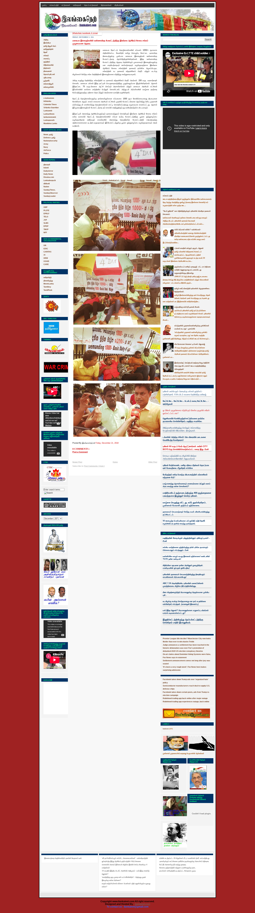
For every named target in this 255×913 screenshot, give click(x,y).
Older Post (152, 462)
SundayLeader (50, 196)
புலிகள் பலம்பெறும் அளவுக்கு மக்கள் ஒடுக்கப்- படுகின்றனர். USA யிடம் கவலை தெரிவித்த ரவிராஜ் (184, 393)
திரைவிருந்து (48, 281)
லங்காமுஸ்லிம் (49, 87)
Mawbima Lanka (50, 123)
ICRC (46, 249)
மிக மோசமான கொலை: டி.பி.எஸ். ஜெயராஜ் (189, 344)
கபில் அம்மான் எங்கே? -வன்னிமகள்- (187, 230)
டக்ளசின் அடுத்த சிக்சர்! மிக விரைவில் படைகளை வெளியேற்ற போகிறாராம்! (184, 438)
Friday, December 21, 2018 (106, 443)
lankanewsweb (50, 117)
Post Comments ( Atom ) (94, 466)
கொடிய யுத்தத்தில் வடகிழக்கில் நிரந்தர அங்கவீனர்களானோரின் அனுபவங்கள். (179, 457)
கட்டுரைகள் (66, 5)
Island (46, 168)
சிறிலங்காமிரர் (49, 65)
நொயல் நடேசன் (49, 74)
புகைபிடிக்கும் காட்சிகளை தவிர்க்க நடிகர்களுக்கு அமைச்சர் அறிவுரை (184, 861)
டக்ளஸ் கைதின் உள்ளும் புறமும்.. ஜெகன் (188, 248)
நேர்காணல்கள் (106, 5)
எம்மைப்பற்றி (54, 5)
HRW (46, 258)
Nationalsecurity (50, 141)
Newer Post (77, 462)
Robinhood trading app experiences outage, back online (186, 702)
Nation (46, 187)
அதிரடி (46, 40)
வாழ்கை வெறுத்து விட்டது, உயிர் (177, 502)
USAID (46, 261)
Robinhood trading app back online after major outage (185, 698)
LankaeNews (49, 114)
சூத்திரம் (47, 62)
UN (45, 245)
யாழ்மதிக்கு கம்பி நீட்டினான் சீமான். (187, 307)
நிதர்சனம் (47, 68)
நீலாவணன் (48, 71)
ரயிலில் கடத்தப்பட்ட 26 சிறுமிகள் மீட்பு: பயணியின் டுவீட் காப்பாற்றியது (184, 858)
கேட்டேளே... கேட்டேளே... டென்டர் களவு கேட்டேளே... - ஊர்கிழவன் (186, 402)
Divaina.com (49, 177)
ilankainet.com (142, 904)
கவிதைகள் (77, 5)
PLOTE (46, 210)
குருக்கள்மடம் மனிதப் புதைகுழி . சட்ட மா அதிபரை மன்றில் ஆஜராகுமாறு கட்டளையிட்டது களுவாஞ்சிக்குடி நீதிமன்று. (192, 270)
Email (95, 33)
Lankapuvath (49, 120)
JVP (45, 220)
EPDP (46, 226)
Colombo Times (50, 104)
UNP (45, 207)
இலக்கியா (47, 43)
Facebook (86, 33)
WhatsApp (77, 33)
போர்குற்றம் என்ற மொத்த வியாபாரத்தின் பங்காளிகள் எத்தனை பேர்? (185, 476)
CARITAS (47, 252)
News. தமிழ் (48, 135)
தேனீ (45, 52)
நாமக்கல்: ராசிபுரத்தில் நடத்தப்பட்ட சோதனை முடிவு (177, 871)
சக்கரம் (46, 55)
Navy (46, 147)
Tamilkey (47, 287)
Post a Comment (80, 452)
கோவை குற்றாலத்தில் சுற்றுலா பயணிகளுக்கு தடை (177, 868)
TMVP (46, 229)
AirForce (47, 150)
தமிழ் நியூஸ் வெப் (50, 46)
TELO (46, 217)
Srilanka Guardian (51, 108)
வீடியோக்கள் (119, 5)
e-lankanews (49, 98)
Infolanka (47, 101)
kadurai (166, 729)
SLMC (46, 223)
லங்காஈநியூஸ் (48, 84)
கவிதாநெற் (48, 277)
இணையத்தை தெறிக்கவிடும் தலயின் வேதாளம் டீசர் (63, 858)
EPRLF (46, 214)
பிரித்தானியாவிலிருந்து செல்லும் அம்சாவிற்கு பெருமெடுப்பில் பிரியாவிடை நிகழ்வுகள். (182, 429)
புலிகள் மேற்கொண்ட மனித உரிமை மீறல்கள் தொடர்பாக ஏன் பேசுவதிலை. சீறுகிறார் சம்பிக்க (186, 467)
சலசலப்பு (47, 59)
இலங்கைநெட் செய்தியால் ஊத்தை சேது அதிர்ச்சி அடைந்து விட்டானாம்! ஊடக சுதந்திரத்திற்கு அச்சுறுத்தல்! (191, 366)
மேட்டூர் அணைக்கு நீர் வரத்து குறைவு (172, 865)
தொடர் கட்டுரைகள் (91, 5)
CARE (46, 264)
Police (46, 153)
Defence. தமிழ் (49, 138)
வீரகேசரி (47, 184)
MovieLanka (49, 284)
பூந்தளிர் (47, 81)
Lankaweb (48, 111)
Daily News (48, 174)
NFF (45, 233)
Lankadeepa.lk (50, 180)
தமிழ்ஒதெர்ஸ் (48, 49)
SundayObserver (51, 193)
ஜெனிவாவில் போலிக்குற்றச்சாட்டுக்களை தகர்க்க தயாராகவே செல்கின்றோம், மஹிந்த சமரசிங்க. (184, 420)
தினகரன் (47, 165)
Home (115, 462)
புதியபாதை (47, 78)
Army (46, 144)
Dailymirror (48, 171)
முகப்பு (44, 5)
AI (44, 255)
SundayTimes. (49, 190)
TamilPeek (48, 290)
